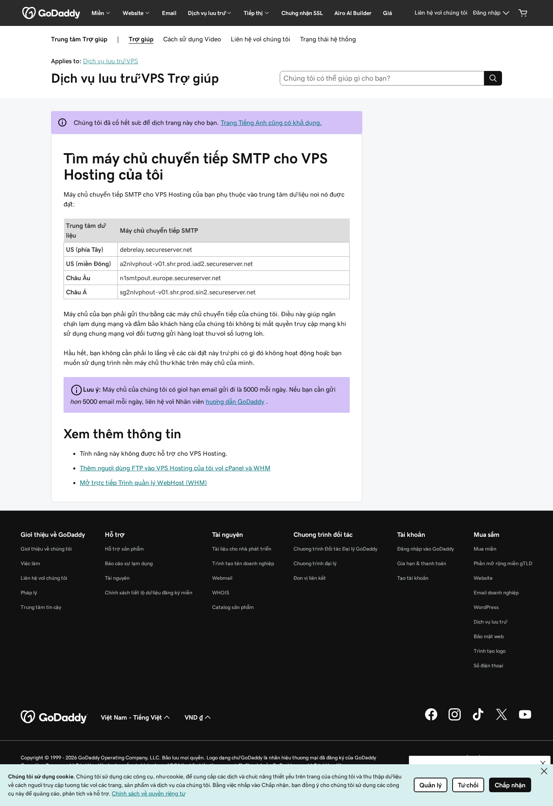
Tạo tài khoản (412, 578)
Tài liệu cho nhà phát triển (241, 548)
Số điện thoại (488, 665)
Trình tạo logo (490, 651)
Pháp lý (29, 592)
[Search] (493, 78)
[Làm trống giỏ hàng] (523, 13)
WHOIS (220, 592)
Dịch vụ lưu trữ (490, 621)
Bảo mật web (489, 636)
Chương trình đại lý (315, 563)
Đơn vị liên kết (310, 578)
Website (483, 578)
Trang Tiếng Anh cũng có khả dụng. (271, 122)
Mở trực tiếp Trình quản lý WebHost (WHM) (143, 482)
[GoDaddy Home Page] (54, 717)
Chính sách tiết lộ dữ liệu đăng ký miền (148, 592)
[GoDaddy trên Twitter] (501, 719)
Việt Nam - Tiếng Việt (131, 717)
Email (169, 13)
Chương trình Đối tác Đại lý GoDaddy (335, 548)
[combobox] (382, 78)
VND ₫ (194, 717)
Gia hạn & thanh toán (421, 563)
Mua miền (485, 548)
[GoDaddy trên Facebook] (431, 719)
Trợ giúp (141, 39)
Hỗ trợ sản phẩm (124, 548)
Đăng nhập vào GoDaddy (425, 548)
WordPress (486, 607)
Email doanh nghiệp (496, 592)
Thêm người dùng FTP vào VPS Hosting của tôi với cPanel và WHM (175, 468)
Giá (387, 13)
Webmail (222, 578)
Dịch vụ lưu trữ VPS (110, 61)
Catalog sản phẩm (233, 607)
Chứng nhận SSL (302, 13)
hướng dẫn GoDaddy (235, 401)
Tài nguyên (117, 578)
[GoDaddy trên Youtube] (525, 719)
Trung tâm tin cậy (41, 607)
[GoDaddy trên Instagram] (454, 719)
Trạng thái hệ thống (328, 39)
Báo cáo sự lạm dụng (129, 563)
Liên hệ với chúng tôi (260, 39)
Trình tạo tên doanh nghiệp (243, 563)
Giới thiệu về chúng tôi (46, 548)
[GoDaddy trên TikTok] (478, 719)
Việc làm (30, 563)
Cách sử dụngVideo (192, 39)
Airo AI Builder (353, 13)
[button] (543, 763)
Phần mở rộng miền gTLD (503, 563)
